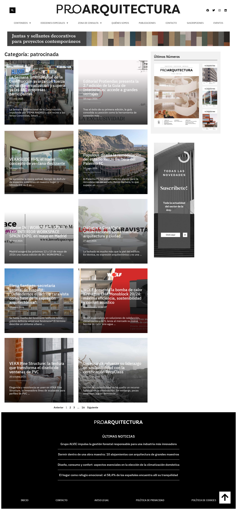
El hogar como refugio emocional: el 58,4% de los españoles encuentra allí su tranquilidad (118, 475)
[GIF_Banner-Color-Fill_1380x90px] (118, 45)
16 (83, 407)
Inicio (24, 500)
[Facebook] (207, 10)
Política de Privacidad (150, 500)
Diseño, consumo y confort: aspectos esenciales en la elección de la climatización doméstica (118, 465)
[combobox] (9, 10)
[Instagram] (219, 10)
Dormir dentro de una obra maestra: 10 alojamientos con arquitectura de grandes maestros (118, 454)
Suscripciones (195, 22)
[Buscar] (12, 10)
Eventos (218, 22)
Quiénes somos (120, 22)
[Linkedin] (225, 10)
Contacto (171, 22)
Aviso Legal (101, 500)
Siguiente (92, 407)
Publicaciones (147, 22)
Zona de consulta (88, 22)
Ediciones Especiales (53, 22)
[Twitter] (213, 10)
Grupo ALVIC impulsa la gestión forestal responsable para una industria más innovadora (118, 444)
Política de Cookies (204, 500)
